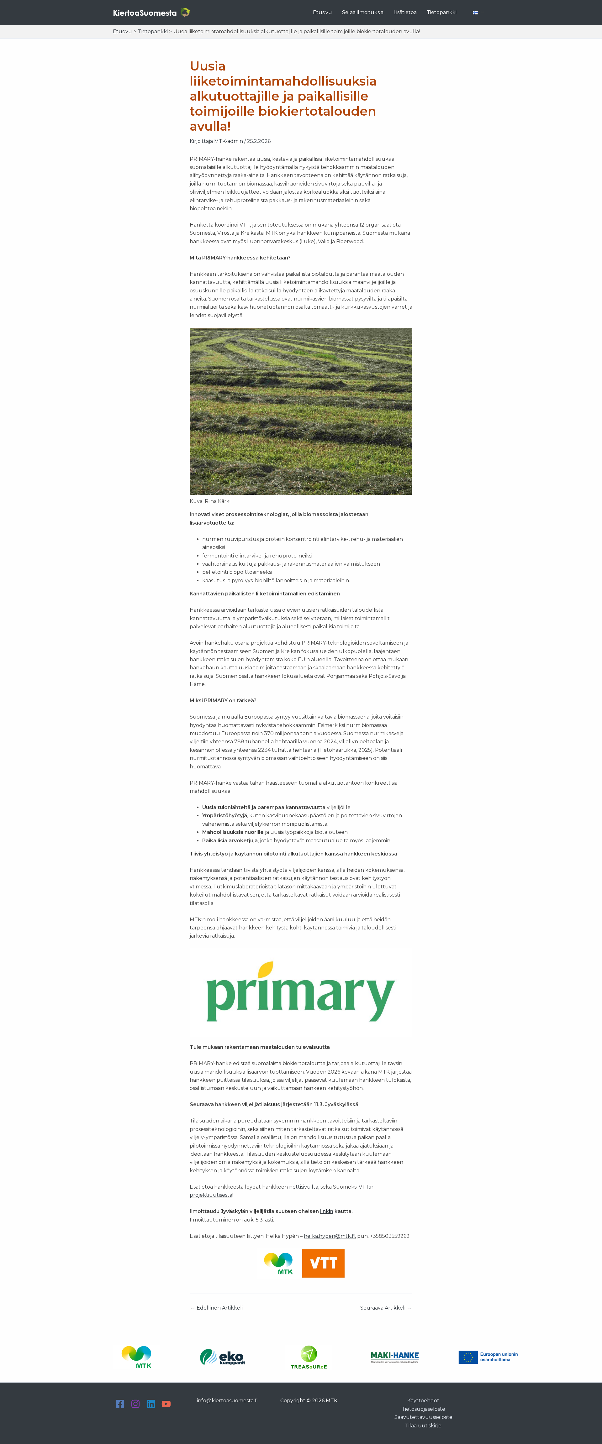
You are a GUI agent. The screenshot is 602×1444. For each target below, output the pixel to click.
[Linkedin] (151, 1404)
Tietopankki (442, 12)
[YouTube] (166, 1404)
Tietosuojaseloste (423, 1409)
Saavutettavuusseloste (423, 1417)
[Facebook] (120, 1404)
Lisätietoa (405, 12)
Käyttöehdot (423, 1401)
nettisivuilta (303, 1187)
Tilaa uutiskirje (423, 1426)
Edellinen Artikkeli (216, 1308)
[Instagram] (135, 1404)
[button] (481, 12)
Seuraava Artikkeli (386, 1308)
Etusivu (322, 12)
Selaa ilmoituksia (362, 12)
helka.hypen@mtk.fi (329, 1236)
